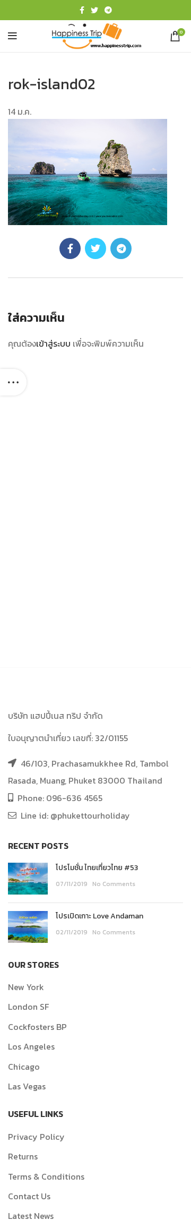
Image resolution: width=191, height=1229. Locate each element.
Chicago (24, 1066)
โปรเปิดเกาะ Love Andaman (99, 916)
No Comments (113, 884)
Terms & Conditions (46, 1176)
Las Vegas (27, 1086)
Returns (23, 1156)
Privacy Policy (36, 1136)
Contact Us (29, 1196)
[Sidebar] (13, 382)
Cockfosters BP (37, 1026)
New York (26, 987)
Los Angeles (31, 1046)
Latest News (31, 1215)
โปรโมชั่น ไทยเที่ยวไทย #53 (97, 867)
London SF (28, 1006)
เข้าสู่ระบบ (53, 343)
